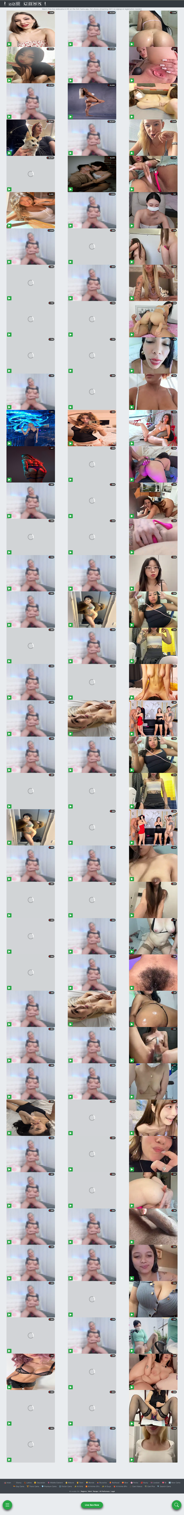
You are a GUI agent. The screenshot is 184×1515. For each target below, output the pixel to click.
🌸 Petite (134, 1483)
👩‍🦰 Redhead (114, 1483)
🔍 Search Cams (164, 1486)
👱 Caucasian (39, 1483)
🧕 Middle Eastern (55, 1483)
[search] (176, 1505)
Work (90, 1491)
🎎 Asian (7, 1483)
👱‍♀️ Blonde (90, 1483)
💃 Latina (28, 1483)
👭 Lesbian (155, 1483)
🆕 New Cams (174, 1483)
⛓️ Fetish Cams (65, 1486)
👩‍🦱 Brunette (102, 1483)
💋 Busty (144, 1483)
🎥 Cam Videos (136, 1486)
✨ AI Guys (106, 1486)
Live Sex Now (92, 1505)
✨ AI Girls (78, 1486)
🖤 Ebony (17, 1483)
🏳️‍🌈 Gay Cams (18, 1486)
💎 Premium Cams (49, 1486)
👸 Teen (80, 1483)
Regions (84, 1491)
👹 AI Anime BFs (120, 1486)
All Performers (105, 1491)
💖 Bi (164, 1483)
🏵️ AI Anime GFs (92, 1486)
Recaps (95, 1491)
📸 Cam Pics (150, 1486)
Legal (113, 1491)
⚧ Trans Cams (33, 1486)
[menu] (7, 1505)
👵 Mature (69, 1483)
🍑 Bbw (125, 1483)
